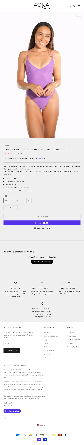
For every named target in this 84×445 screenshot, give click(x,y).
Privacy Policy (71, 343)
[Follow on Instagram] (5, 418)
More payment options (42, 228)
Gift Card (47, 358)
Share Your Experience (42, 262)
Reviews (46, 347)
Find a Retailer (72, 336)
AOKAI (6, 146)
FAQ (45, 340)
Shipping (47, 332)
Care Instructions (49, 351)
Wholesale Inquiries (73, 340)
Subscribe (12, 351)
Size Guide (47, 354)
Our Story (70, 332)
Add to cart (42, 216)
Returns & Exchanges (51, 336)
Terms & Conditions (73, 347)
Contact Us (47, 343)
